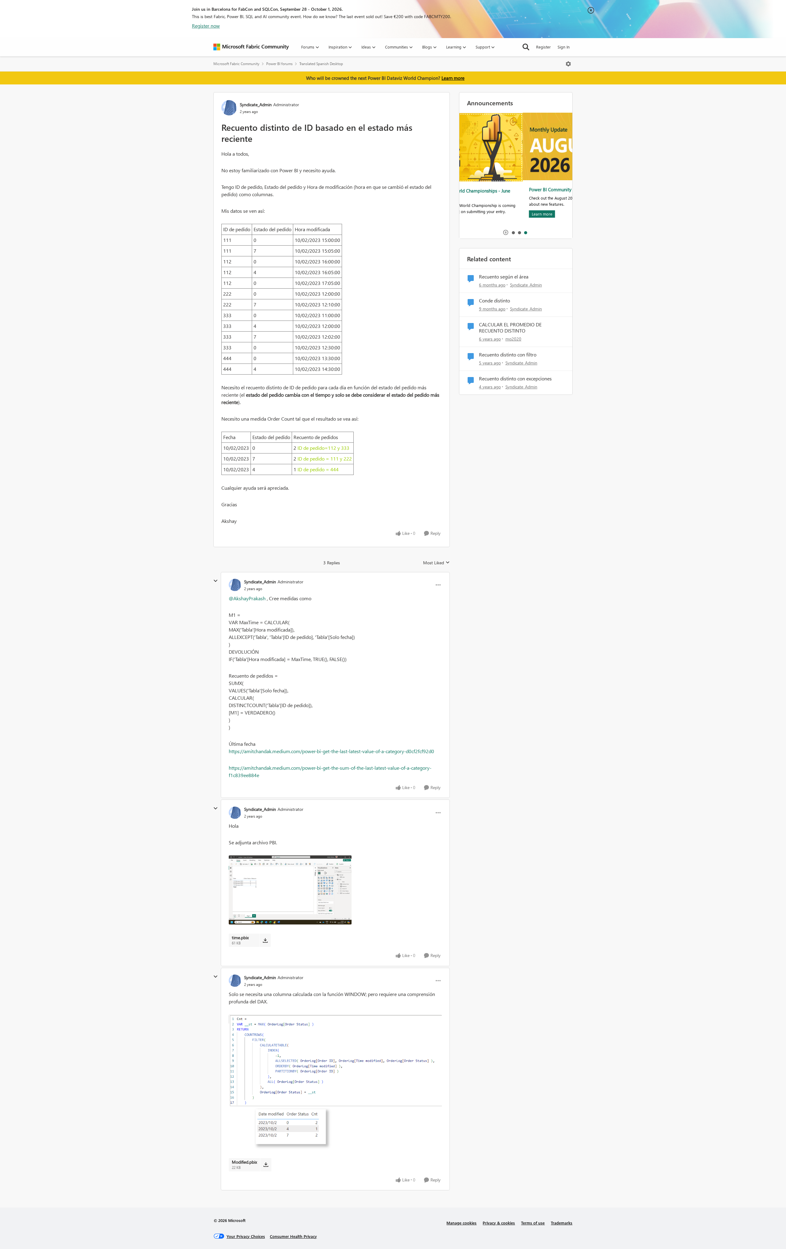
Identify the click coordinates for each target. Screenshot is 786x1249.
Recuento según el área (503, 277)
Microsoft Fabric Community (236, 63)
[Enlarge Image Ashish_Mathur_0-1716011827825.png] (335, 889)
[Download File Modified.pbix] (265, 1164)
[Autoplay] (506, 232)
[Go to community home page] (251, 47)
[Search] (526, 47)
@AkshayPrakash (247, 598)
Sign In (564, 46)
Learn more (453, 78)
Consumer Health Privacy (293, 1236)
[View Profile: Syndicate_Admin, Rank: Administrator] (229, 107)
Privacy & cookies (499, 1222)
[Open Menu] (568, 64)
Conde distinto (494, 301)
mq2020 (513, 339)
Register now (206, 25)
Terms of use (533, 1222)
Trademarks (561, 1222)
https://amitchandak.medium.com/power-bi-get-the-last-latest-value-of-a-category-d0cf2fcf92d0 (331, 751)
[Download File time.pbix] (265, 940)
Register (543, 46)
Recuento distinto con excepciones (515, 378)
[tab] (513, 232)
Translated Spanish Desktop (321, 63)
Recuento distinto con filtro (507, 355)
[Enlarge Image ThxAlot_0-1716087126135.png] (335, 1084)
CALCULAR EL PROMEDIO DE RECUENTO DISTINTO (510, 327)
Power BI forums (279, 63)
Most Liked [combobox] (436, 563)
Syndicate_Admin (256, 104)
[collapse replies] (215, 581)
